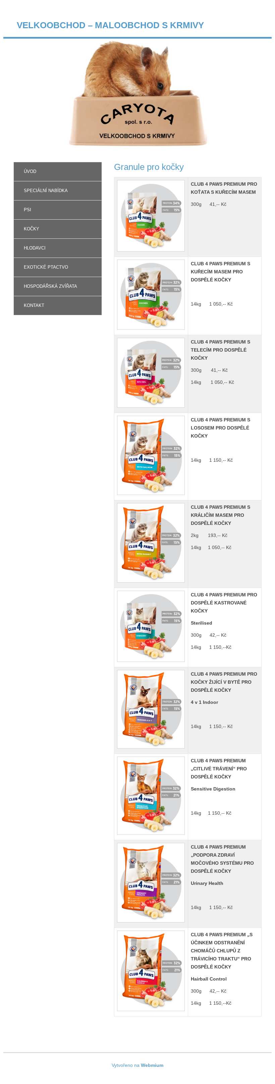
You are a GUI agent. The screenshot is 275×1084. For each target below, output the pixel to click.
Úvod (30, 171)
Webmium (152, 1065)
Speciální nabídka (46, 190)
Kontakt (34, 305)
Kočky (31, 228)
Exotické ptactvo (46, 267)
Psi (27, 209)
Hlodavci (35, 248)
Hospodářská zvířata (50, 286)
